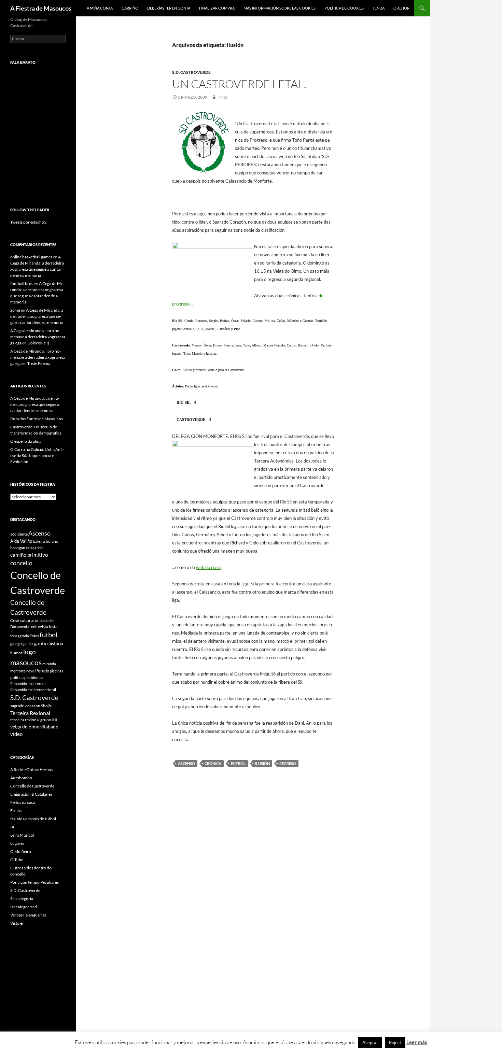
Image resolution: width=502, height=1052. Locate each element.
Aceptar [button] (370, 1042)
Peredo (42, 670)
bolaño (52, 541)
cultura (26, 620)
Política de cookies (344, 8)
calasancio (34, 547)
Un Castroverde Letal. (239, 84)
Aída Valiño (21, 541)
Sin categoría (21, 898)
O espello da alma (25, 441)
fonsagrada (19, 636)
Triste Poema (38, 363)
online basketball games (31, 256)
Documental (20, 626)
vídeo (16, 734)
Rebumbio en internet (28, 683)
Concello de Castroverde (32, 785)
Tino (222, 97)
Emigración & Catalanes (31, 794)
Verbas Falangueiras (28, 915)
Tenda (379, 8)
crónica (213, 763)
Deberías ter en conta (168, 8)
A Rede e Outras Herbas (31, 769)
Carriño (130, 8)
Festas (16, 810)
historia (55, 643)
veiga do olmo (25, 726)
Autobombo (21, 777)
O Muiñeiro (20, 851)
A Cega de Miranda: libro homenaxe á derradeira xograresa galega (37, 336)
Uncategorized (23, 906)
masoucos (26, 662)
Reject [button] (395, 1042)
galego (16, 643)
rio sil (51, 689)
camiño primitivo (29, 555)
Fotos (34, 636)
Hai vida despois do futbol (33, 818)
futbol (238, 763)
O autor (401, 8)
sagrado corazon (25, 705)
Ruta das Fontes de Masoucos (36, 418)
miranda (49, 664)
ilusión (262, 763)
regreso (287, 763)
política (17, 677)
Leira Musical (22, 835)
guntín (41, 643)
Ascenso (186, 763)
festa (53, 626)
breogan (17, 547)
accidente (19, 534)
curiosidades (43, 620)
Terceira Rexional (30, 713)
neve (30, 671)
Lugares (17, 843)
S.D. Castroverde (191, 72)
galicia (28, 643)
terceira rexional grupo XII (33, 719)
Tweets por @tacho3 (28, 222)
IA (12, 826)
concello (21, 563)
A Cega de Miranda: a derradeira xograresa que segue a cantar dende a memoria (36, 316)
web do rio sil (208, 567)
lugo (29, 652)
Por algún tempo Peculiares (34, 882)
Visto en (17, 923)
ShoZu (47, 705)
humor (16, 652)
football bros (21, 283)
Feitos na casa (22, 802)
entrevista (39, 626)
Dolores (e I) (38, 342)
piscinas (56, 671)
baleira (39, 541)
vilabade (49, 726)
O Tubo (17, 859)
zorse (15, 310)
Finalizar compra (217, 8)
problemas (33, 677)
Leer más (416, 1042)
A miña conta (100, 8)
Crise (14, 620)
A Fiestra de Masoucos (40, 8)
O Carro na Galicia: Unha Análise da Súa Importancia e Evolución (37, 455)
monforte (18, 671)
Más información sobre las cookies (279, 8)
